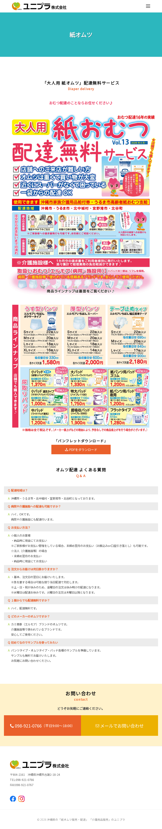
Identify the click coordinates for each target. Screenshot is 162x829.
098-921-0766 (45, 725)
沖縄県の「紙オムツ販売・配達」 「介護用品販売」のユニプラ (86, 819)
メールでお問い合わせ (122, 725)
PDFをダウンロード (83, 449)
